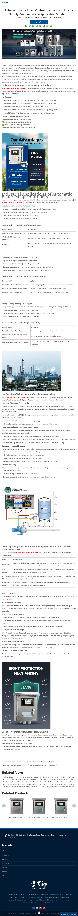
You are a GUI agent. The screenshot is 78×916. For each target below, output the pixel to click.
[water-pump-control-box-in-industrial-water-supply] (31, 391)
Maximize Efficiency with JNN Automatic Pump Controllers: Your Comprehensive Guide (20, 777)
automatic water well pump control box (42, 765)
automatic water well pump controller (41, 762)
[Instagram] (44, 908)
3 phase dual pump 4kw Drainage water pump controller (16, 817)
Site (59, 17)
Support (6, 867)
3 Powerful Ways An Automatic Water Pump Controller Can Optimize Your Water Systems (57, 787)
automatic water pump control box (14, 765)
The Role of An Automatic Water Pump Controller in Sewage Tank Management (57, 779)
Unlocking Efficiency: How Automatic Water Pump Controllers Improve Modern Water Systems (57, 784)
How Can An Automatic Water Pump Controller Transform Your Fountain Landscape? (57, 777)
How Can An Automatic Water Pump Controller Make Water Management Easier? (20, 782)
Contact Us (6, 876)
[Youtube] (40, 908)
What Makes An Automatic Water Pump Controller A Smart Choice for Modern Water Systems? (57, 782)
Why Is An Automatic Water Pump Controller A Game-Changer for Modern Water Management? (20, 784)
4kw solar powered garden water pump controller (39, 817)
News (5, 872)
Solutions (6, 863)
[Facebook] (33, 908)
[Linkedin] (37, 908)
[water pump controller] (39, 59)
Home (5, 851)
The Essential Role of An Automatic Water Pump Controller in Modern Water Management (20, 787)
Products (6, 859)
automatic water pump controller (14, 762)
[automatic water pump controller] (25, 191)
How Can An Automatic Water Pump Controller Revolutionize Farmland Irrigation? (20, 779)
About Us (6, 855)
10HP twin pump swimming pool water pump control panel (61, 817)
